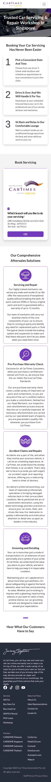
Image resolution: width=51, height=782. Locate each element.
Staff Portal (29, 775)
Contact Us (33, 708)
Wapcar (31, 759)
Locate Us (32, 713)
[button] (44, 4)
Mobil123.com (34, 741)
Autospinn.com (34, 755)
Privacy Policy (41, 775)
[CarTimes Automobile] (12, 4)
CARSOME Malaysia (12, 737)
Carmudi (31, 746)
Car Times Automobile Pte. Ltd (31, 768)
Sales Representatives (37, 704)
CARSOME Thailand (12, 750)
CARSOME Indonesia (13, 746)
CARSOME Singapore (13, 741)
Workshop (8, 722)
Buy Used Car (9, 709)
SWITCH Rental (10, 713)
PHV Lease (8, 718)
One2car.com (33, 750)
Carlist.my (32, 737)
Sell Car (6, 699)
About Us (32, 699)
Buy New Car (9, 704)
